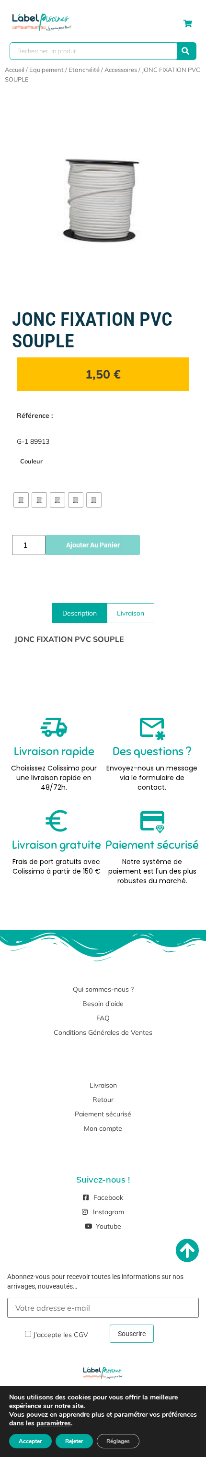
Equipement (46, 69)
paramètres (53, 1423)
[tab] (79, 613)
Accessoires (120, 69)
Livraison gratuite (56, 845)
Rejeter (74, 1441)
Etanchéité (84, 69)
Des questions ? (152, 751)
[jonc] (103, 198)
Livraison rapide (54, 751)
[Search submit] (185, 51)
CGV (81, 1334)
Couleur (31, 461)
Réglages (118, 1441)
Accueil (14, 69)
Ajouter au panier (93, 545)
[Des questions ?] (151, 727)
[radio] (21, 500)
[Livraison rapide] (54, 727)
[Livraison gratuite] (56, 820)
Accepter (30, 1441)
